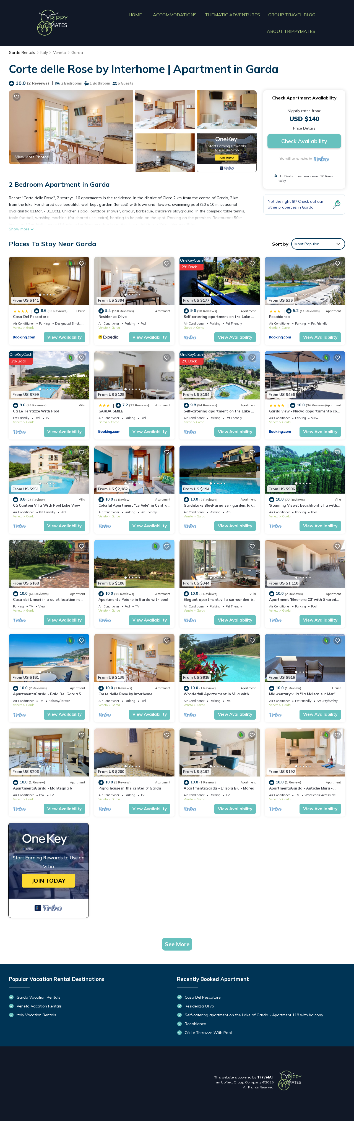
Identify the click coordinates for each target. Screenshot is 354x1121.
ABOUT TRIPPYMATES (291, 31)
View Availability (64, 337)
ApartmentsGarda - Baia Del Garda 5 (47, 694)
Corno (200, 328)
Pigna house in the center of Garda (129, 788)
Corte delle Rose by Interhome (125, 694)
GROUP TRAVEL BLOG (291, 14)
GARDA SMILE (110, 411)
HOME (135, 14)
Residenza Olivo (112, 316)
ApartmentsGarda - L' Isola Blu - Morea (219, 788)
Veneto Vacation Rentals (39, 1006)
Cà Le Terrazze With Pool (36, 411)
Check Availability (304, 141)
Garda (77, 52)
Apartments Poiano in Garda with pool (133, 599)
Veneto (59, 52)
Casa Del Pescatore (30, 316)
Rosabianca (279, 316)
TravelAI (265, 1077)
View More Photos (32, 156)
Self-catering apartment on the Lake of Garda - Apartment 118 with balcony (254, 1014)
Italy (44, 52)
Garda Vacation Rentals (38, 997)
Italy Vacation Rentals (36, 1014)
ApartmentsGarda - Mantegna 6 (42, 788)
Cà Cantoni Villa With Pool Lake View (46, 505)
